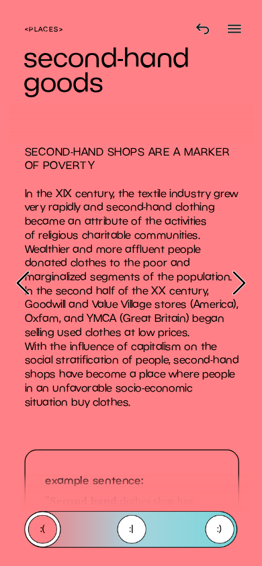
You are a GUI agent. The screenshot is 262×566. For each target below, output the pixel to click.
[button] (23, 283)
